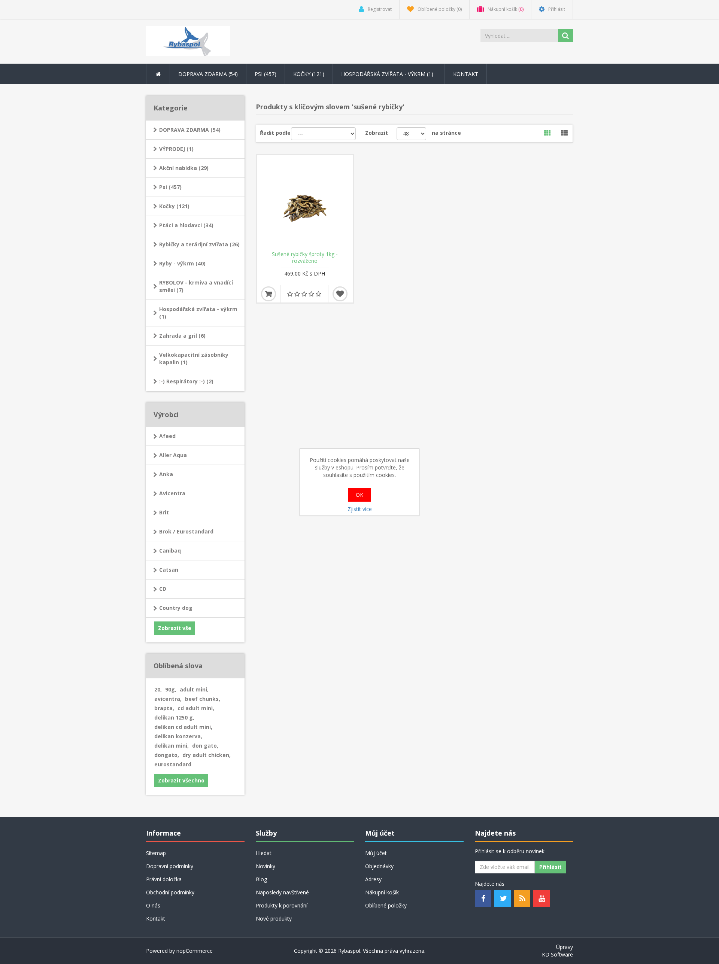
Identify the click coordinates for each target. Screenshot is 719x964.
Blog (261, 879)
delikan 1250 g (174, 717)
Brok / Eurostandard (186, 531)
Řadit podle (275, 132)
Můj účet (376, 853)
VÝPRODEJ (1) (176, 148)
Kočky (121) (174, 206)
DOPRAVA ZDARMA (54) (190, 129)
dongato (166, 754)
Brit (164, 512)
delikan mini (171, 745)
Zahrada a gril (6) (182, 335)
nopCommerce (194, 950)
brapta (164, 708)
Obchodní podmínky (170, 892)
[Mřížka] (547, 133)
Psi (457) (170, 187)
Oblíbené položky (386, 905)
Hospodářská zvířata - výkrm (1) (198, 312)
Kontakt (465, 73)
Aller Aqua (173, 455)
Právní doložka (164, 879)
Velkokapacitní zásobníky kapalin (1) (193, 358)
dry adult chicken (206, 754)
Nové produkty (274, 918)
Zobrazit (376, 132)
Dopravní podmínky (169, 866)
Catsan (168, 569)
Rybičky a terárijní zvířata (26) (199, 244)
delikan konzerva (178, 736)
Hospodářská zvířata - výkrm (388, 73)
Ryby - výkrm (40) (182, 263)
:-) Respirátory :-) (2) (186, 381)
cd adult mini (196, 708)
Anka (166, 474)
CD (162, 588)
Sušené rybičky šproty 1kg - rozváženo (305, 257)
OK (359, 494)
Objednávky (379, 866)
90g (170, 689)
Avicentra (172, 493)
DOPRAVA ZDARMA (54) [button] (208, 73)
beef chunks (202, 698)
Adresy (373, 879)
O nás (153, 905)
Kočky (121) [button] (308, 73)
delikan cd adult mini (183, 726)
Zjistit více (360, 509)
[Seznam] (564, 133)
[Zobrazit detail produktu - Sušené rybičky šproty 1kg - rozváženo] (305, 203)
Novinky (265, 866)
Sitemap (156, 853)
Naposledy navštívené (282, 892)
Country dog (175, 607)
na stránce (446, 132)
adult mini (194, 689)
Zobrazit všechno (181, 780)
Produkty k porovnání (281, 905)
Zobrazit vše (174, 628)
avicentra (168, 698)
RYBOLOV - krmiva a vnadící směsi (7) (196, 286)
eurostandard (172, 764)
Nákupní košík (382, 892)
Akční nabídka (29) (184, 167)
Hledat (263, 853)
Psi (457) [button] (265, 73)
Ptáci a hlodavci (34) (186, 225)
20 (158, 689)
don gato (205, 745)
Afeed (167, 436)
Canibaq (170, 550)
